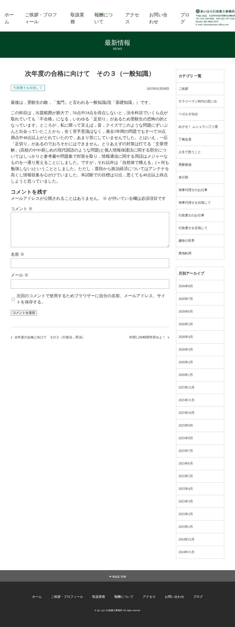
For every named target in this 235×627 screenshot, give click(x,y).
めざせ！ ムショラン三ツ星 (198, 126)
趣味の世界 (187, 240)
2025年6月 (186, 463)
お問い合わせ (158, 18)
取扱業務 (77, 18)
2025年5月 (186, 476)
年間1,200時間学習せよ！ (147, 337)
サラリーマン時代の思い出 (198, 101)
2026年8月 (186, 286)
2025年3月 (186, 501)
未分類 (183, 177)
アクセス (132, 18)
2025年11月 (187, 400)
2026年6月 (186, 311)
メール (19, 275)
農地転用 (185, 253)
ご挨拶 (183, 88)
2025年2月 (186, 514)
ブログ (185, 18)
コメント (22, 208)
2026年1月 (186, 375)
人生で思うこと (190, 152)
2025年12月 (187, 387)
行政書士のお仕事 (191, 215)
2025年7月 (186, 451)
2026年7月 (186, 299)
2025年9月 (186, 425)
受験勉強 (185, 164)
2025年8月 (186, 438)
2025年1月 (186, 526)
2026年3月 (186, 349)
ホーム (9, 18)
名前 (17, 254)
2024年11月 (187, 552)
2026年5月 (186, 324)
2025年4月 (186, 489)
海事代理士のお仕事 (193, 190)
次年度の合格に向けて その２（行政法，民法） (49, 337)
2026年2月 (186, 362)
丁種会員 (185, 139)
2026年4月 (186, 337)
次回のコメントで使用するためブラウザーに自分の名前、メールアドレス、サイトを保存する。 (91, 298)
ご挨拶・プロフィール (41, 18)
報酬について (103, 18)
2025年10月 (187, 413)
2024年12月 (187, 539)
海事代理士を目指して (195, 202)
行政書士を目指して (27, 88)
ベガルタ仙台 (188, 114)
